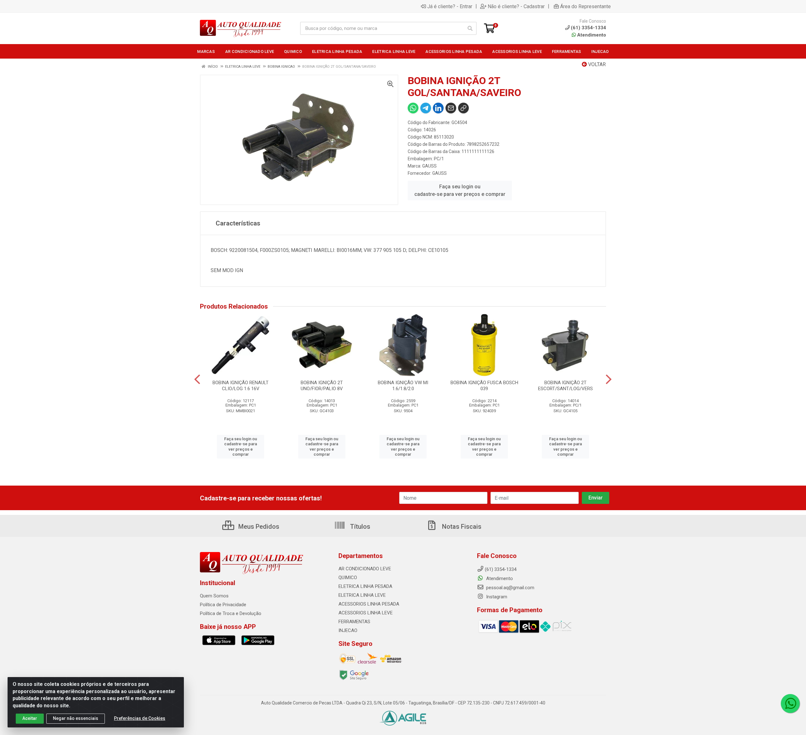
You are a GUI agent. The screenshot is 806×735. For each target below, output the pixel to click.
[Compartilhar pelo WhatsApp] (413, 108)
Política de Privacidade (223, 604)
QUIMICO (347, 577)
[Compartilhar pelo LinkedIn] (438, 108)
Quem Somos (214, 596)
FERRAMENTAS (354, 621)
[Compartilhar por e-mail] (451, 108)
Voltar (596, 64)
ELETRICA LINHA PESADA (365, 586)
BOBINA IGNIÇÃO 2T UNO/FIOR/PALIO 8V (322, 385)
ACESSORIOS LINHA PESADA (368, 604)
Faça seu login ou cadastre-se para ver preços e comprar (459, 190)
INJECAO (347, 630)
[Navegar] (197, 379)
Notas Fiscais (460, 526)
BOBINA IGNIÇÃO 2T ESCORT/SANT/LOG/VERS (565, 385)
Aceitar (29, 718)
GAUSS (429, 165)
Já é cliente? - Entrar (449, 6)
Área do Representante (585, 6)
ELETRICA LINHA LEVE (362, 595)
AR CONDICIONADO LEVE (364, 569)
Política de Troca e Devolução (230, 613)
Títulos (359, 526)
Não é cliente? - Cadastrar (516, 6)
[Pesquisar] (470, 28)
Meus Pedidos (258, 526)
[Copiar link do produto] (463, 108)
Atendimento (591, 35)
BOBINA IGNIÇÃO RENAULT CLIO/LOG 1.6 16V (241, 385)
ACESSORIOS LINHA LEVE (365, 613)
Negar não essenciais (75, 718)
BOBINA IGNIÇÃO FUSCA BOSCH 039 (484, 385)
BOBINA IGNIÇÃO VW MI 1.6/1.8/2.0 (403, 385)
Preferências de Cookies (139, 718)
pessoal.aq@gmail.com (509, 587)
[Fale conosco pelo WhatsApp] (790, 703)
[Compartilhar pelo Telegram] (425, 108)
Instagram (496, 597)
